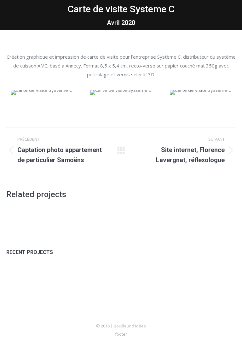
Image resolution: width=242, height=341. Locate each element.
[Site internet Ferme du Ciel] (43, 275)
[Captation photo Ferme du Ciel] (18, 275)
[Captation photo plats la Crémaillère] (91, 275)
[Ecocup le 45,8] (67, 275)
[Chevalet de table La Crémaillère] (115, 275)
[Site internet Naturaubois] (140, 275)
